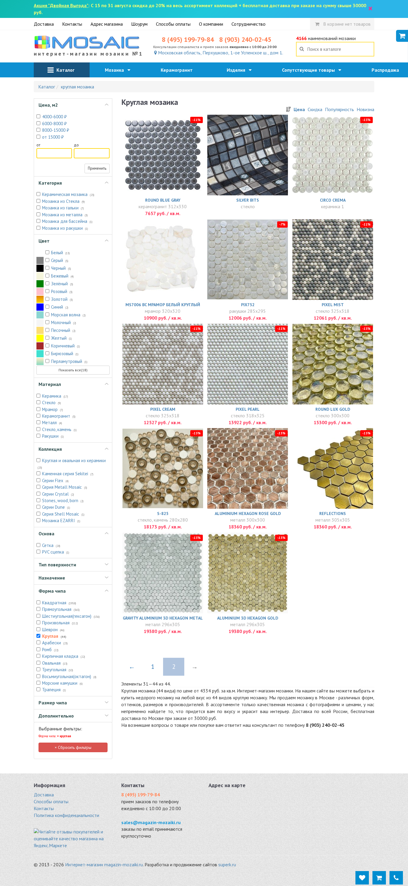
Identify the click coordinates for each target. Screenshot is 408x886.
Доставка (44, 24)
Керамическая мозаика (68, 194)
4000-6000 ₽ (54, 116)
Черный (61, 268)
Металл (52, 422)
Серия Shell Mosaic (63, 514)
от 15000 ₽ (53, 137)
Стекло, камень (59, 429)
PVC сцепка (55, 552)
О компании (211, 24)
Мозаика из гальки (63, 208)
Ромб (50, 649)
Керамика (55, 396)
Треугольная (57, 669)
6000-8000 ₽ (54, 123)
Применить (97, 168)
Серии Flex (55, 480)
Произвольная (60, 623)
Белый (60, 252)
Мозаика (116, 70)
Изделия (238, 70)
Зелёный (62, 283)
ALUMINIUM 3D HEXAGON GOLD (247, 618)
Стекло (51, 402)
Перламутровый (69, 361)
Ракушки (53, 436)
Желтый (61, 338)
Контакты (72, 24)
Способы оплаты (173, 24)
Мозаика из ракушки (65, 228)
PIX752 (247, 304)
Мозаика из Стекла (63, 201)
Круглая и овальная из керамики (72, 463)
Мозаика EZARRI (61, 520)
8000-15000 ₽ (55, 130)
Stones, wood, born (63, 500)
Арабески (55, 643)
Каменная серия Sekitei (67, 473)
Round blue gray (162, 200)
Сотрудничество (248, 24)
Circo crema (333, 200)
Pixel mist (333, 304)
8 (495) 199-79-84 (188, 39)
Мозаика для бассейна (67, 221)
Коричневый (65, 346)
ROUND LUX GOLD (332, 409)
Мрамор (52, 409)
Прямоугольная (61, 609)
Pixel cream (162, 409)
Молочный (63, 322)
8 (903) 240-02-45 (245, 39)
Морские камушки (62, 683)
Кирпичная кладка (63, 656)
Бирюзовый (65, 353)
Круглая (54, 636)
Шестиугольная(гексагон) (71, 616)
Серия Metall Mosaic (64, 487)
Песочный (63, 330)
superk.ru (227, 864)
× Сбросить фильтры (73, 747)
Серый (59, 260)
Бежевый (62, 276)
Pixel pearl (248, 409)
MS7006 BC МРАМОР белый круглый (162, 304)
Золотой (62, 299)
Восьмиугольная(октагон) (69, 676)
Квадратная (59, 603)
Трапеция (54, 689)
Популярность (339, 109)
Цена (299, 109)
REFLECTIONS (332, 513)
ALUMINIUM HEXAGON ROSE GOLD (248, 513)
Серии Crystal (58, 494)
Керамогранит (178, 70)
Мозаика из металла (65, 214)
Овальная (55, 663)
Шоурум (139, 24)
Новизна (365, 109)
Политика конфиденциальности (66, 815)
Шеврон (53, 629)
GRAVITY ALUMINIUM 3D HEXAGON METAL (163, 618)
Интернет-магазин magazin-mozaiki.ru (104, 864)
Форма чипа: (55, 736)
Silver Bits (247, 200)
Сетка (51, 545)
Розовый (62, 291)
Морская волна (68, 315)
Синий (59, 307)
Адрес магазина (107, 24)
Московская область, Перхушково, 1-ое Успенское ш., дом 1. (220, 53)
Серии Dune (56, 507)
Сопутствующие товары (310, 70)
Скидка (315, 109)
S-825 (162, 513)
